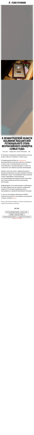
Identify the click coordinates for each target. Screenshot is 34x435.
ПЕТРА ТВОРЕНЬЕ (22, 151)
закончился (22, 160)
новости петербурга (25, 217)
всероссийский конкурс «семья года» (17, 212)
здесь (14, 198)
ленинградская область (10, 217)
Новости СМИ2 (17, 218)
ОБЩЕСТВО (13, 151)
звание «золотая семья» (17, 214)
